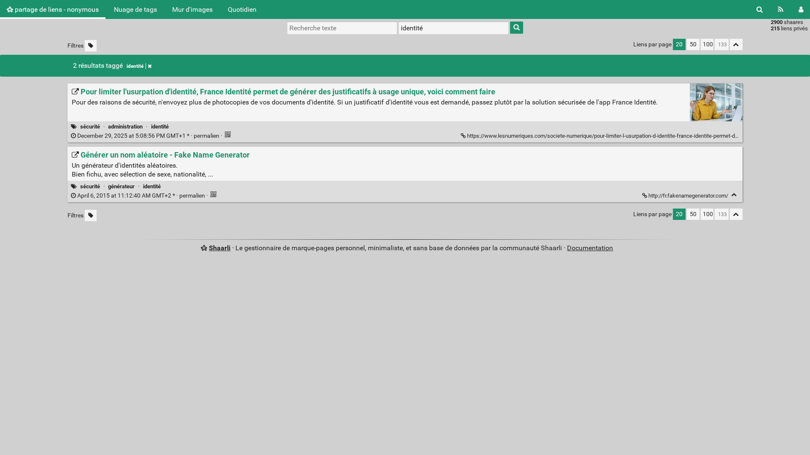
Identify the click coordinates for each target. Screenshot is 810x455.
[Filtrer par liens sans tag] (91, 45)
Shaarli (219, 248)
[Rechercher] (760, 9)
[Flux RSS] (780, 9)
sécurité (90, 126)
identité (135, 66)
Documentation (590, 248)
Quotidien (242, 9)
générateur (121, 186)
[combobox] (453, 27)
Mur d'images (192, 9)
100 (708, 44)
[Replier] (734, 195)
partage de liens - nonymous (56, 9)
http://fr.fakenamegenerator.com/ (688, 196)
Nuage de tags (135, 9)
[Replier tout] (736, 44)
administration (125, 126)
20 (679, 44)
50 (693, 44)
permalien (148, 135)
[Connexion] (801, 9)
